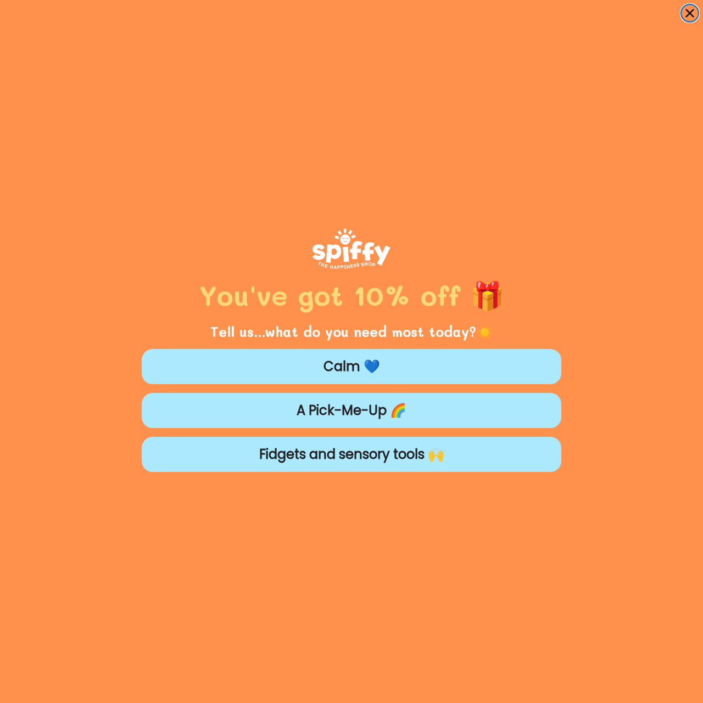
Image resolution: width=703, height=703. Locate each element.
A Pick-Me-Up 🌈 (351, 410)
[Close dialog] (690, 13)
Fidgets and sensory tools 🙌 (351, 454)
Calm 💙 (351, 366)
